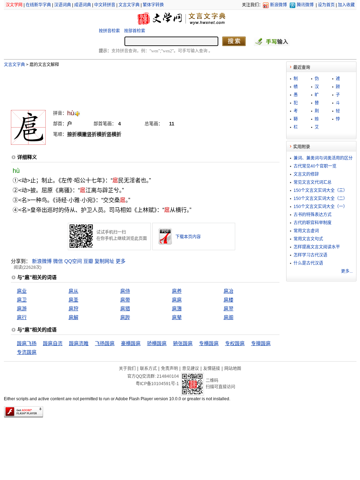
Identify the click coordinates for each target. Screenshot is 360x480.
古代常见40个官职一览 (315, 166)
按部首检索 (134, 30)
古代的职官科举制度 (313, 222)
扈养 (177, 291)
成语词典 (82, 4)
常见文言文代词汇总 (313, 182)
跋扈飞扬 (27, 343)
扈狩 (73, 308)
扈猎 (125, 308)
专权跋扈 (235, 343)
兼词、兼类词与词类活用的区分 (323, 158)
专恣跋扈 (27, 352)
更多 (121, 261)
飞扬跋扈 (105, 343)
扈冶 (228, 291)
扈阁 (228, 317)
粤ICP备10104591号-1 (157, 383)
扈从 (73, 291)
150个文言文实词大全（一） (320, 206)
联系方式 (148, 368)
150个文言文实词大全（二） (320, 198)
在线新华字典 (38, 4)
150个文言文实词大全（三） (320, 190)
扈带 (125, 300)
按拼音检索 (109, 30)
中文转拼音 (104, 4)
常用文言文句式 (308, 238)
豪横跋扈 (131, 343)
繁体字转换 (153, 4)
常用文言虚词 (306, 230)
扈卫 (22, 300)
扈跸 (125, 317)
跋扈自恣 (53, 343)
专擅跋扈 (261, 343)
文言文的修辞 (306, 174)
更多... (347, 271)
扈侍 (125, 291)
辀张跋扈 (183, 343)
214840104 (168, 376)
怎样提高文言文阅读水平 (317, 247)
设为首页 (326, 4)
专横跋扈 (209, 343)
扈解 (73, 317)
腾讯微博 (305, 4)
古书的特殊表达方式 (313, 214)
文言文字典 (129, 4)
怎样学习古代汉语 (310, 255)
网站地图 (232, 368)
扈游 (22, 308)
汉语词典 (62, 4)
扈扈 (177, 300)
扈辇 (177, 317)
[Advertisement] (134, 85)
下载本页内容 (188, 236)
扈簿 (177, 308)
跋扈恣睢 (79, 343)
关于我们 (127, 368)
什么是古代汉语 (308, 263)
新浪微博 (278, 4)
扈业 (22, 291)
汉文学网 (14, 4)
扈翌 (228, 308)
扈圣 (73, 300)
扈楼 (228, 300)
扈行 (22, 317)
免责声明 (169, 368)
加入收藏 (346, 4)
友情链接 (211, 368)
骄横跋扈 (157, 343)
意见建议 (190, 368)
